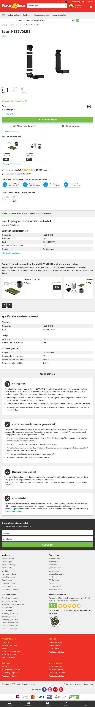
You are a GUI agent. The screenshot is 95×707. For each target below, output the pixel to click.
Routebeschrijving (56, 652)
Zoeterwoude (55, 663)
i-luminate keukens (9, 574)
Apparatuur (54, 555)
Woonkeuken (7, 580)
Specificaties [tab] (34, 213)
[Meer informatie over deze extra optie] (13, 114)
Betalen (4, 648)
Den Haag (6, 663)
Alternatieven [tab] (22, 213)
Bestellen (5, 642)
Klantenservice (9, 639)
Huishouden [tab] (27, 15)
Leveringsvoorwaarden (10, 589)
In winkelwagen (49, 120)
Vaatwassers (54, 571)
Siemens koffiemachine (10, 626)
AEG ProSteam (8, 610)
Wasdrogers (53, 562)
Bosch (4, 36)
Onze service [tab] (45, 213)
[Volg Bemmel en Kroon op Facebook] (44, 689)
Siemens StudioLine (9, 629)
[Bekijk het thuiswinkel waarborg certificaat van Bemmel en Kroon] (75, 5)
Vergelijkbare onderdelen (12, 164)
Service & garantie (9, 654)
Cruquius (53, 639)
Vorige (5, 25)
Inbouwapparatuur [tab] (59, 15)
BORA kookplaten (55, 586)
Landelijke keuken (8, 577)
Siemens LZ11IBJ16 (32, 279)
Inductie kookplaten (56, 574)
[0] (90, 6)
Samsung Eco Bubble (10, 614)
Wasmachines (54, 559)
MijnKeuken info (87, 2)
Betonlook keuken (8, 583)
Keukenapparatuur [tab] (42, 15)
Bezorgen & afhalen (9, 645)
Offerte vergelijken (9, 586)
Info (57, 287)
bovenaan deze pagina (13, 511)
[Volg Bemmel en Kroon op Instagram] (50, 689)
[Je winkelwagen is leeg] (90, 6)
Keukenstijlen (7, 562)
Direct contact (72, 126)
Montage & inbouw (9, 658)
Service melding (74, 2)
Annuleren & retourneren (11, 651)
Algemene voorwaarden (84, 684)
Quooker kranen (55, 568)
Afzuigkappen (54, 580)
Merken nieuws (9, 594)
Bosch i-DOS (7, 607)
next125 (5, 571)
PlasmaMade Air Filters (10, 623)
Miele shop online (55, 589)
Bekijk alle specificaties (12, 253)
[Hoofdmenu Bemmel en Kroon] (3, 15)
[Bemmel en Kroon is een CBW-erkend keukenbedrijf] (74, 696)
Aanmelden (47, 545)
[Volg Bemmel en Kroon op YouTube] (55, 689)
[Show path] (20, 25)
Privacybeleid (69, 684)
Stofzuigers (53, 565)
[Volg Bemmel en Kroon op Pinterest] (61, 689)
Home (12, 25)
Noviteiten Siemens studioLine (13, 604)
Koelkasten (53, 577)
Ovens (51, 583)
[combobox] (47, 5)
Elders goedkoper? (26, 126)
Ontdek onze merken (10, 598)
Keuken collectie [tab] (14, 15)
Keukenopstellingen (9, 565)
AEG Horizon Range (9, 601)
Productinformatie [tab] (9, 213)
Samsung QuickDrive (10, 620)
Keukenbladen (7, 568)
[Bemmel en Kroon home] (13, 6)
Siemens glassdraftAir (10, 617)
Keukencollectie (8, 559)
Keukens (6, 555)
